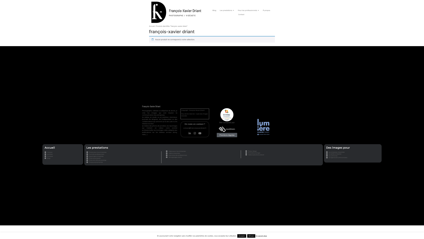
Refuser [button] (251, 236)
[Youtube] (199, 133)
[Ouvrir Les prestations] (233, 10)
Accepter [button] (242, 236)
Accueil (152, 26)
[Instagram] (194, 133)
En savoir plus (261, 236)
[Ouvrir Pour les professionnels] (258, 10)
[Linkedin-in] (189, 133)
